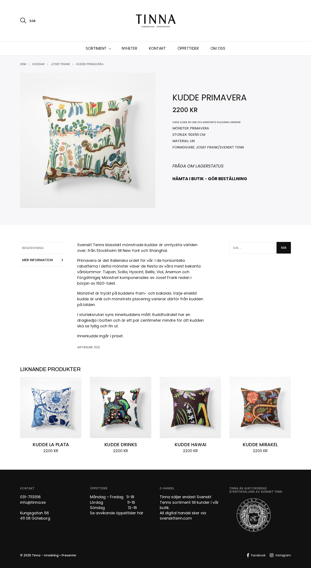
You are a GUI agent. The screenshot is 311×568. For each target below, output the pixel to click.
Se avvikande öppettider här (116, 513)
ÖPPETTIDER (188, 48)
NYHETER (129, 48)
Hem (23, 64)
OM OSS (218, 48)
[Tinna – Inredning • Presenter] (155, 21)
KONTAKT (157, 48)
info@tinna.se (33, 502)
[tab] (43, 248)
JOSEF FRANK (60, 64)
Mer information (37, 260)
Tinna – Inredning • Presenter (54, 555)
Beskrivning (33, 248)
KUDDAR (38, 64)
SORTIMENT (96, 48)
